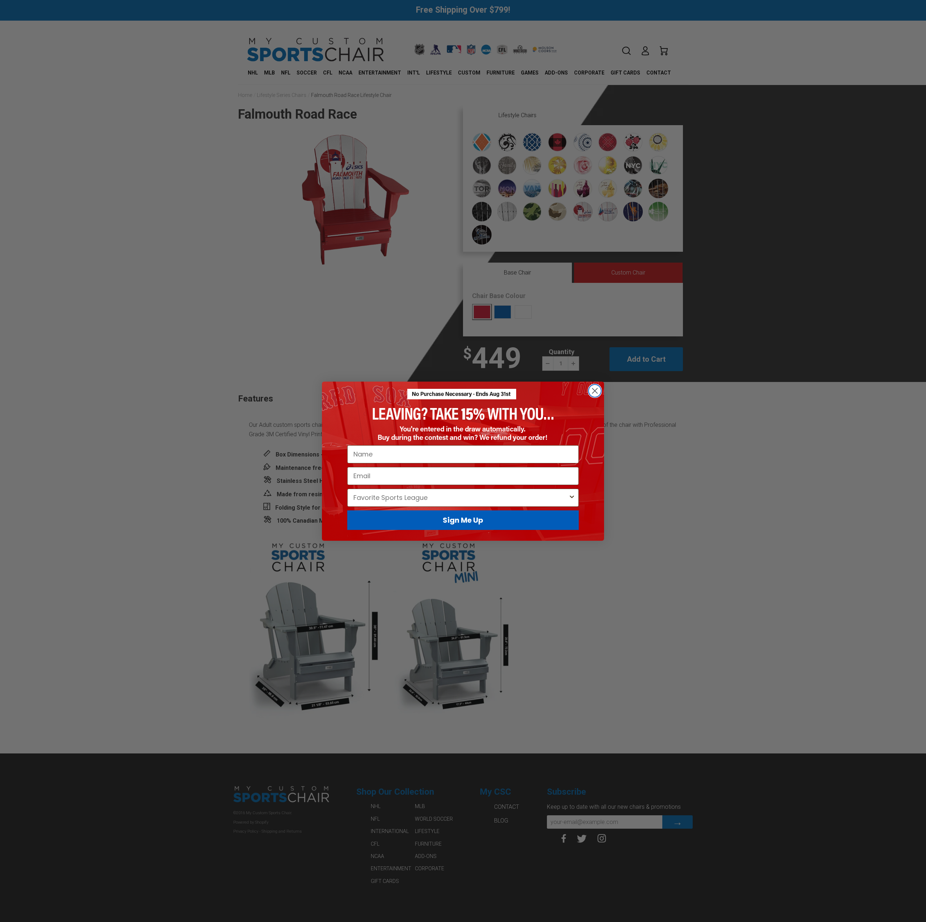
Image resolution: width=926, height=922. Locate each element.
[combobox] (460, 497)
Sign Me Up (463, 520)
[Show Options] (571, 497)
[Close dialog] (595, 390)
